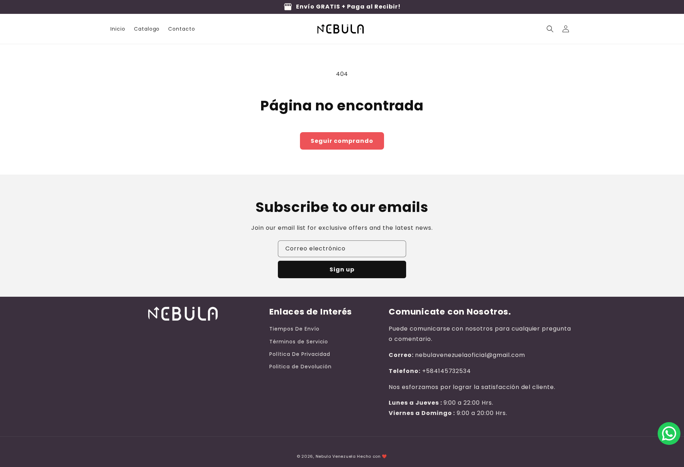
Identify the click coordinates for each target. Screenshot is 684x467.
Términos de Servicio (298, 341)
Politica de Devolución (300, 366)
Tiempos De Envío (294, 328)
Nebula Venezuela (336, 456)
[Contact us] (669, 433)
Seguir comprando (342, 141)
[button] (550, 29)
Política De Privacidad (299, 354)
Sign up (342, 269)
